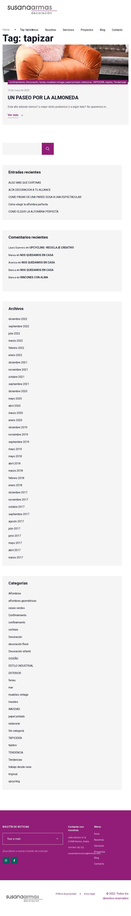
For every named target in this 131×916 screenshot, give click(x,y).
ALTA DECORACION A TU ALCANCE (29, 189)
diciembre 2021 (18, 362)
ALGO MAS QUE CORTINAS (25, 182)
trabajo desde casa (20, 767)
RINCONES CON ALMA (34, 277)
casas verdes (17, 608)
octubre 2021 (16, 376)
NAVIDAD (14, 709)
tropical (13, 774)
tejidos (13, 745)
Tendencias (15, 759)
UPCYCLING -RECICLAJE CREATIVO (52, 247)
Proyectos (87, 30)
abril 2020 (14, 405)
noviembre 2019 (18, 434)
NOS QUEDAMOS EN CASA (36, 255)
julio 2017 (14, 528)
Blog (102, 30)
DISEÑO (13, 658)
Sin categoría (16, 730)
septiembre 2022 (19, 326)
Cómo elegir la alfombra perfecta (28, 204)
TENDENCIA (16, 752)
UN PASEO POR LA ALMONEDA (43, 98)
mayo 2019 (15, 449)
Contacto (117, 30)
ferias (12, 680)
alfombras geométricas (22, 600)
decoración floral (18, 644)
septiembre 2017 (19, 514)
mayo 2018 (15, 456)
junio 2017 (15, 535)
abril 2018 (14, 463)
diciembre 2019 (18, 427)
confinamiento (17, 622)
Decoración (15, 637)
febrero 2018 (16, 478)
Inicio (35, 30)
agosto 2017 (16, 521)
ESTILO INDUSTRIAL (21, 665)
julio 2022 (14, 333)
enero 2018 (15, 485)
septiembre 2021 (19, 384)
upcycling (14, 781)
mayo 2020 (15, 398)
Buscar (48, 149)
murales (13, 701)
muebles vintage (18, 694)
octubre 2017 (16, 506)
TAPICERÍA (15, 738)
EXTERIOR (15, 673)
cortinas (13, 629)
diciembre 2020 (18, 391)
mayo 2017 (15, 543)
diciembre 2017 (18, 492)
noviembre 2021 (18, 369)
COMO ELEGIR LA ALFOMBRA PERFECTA (33, 211)
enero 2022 (15, 355)
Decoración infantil (20, 651)
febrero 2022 (16, 348)
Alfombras (15, 593)
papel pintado (17, 716)
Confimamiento (17, 615)
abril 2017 (14, 550)
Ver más (13, 115)
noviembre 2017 (18, 499)
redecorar (14, 723)
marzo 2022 (16, 340)
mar (11, 687)
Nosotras (50, 30)
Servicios (68, 30)
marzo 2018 (16, 470)
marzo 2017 (16, 557)
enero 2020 (15, 420)
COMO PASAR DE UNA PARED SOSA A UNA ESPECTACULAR (45, 197)
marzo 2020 (16, 413)
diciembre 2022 (18, 319)
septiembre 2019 (19, 442)
